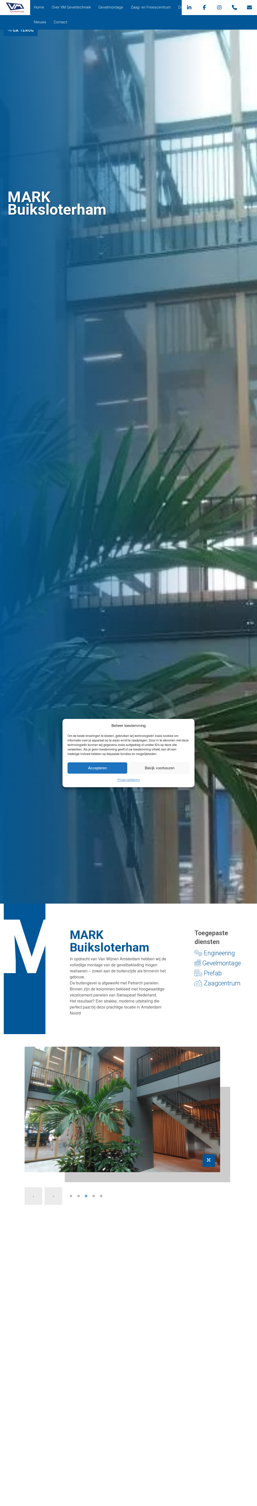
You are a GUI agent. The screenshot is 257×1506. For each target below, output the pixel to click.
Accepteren (97, 767)
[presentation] (33, 1196)
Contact (60, 22)
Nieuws (40, 22)
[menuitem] (39, 7)
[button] (71, 1196)
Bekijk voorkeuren (159, 767)
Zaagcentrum (221, 983)
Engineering (218, 953)
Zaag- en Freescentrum (151, 7)
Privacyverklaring (128, 780)
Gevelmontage (110, 7)
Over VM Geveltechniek (71, 7)
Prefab (212, 973)
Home (39, 7)
